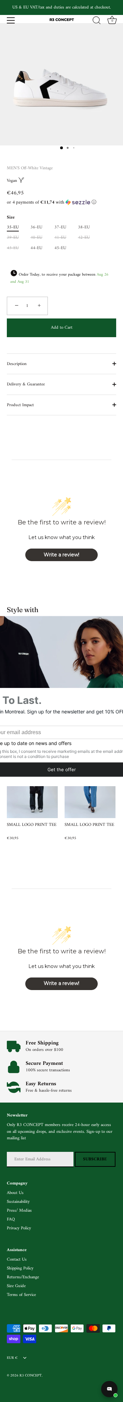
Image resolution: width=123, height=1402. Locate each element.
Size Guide (16, 1286)
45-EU (60, 248)
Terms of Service (21, 1295)
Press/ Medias (19, 1210)
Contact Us (17, 1259)
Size (11, 217)
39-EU (13, 237)
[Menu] (10, 20)
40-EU (36, 237)
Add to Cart (61, 327)
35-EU (13, 227)
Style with (23, 609)
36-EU (36, 227)
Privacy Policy (19, 1228)
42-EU (84, 237)
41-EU (60, 237)
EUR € (12, 1358)
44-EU (36, 248)
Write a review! (61, 555)
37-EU (60, 227)
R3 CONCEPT (30, 1375)
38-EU (84, 227)
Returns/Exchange (23, 1277)
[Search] (96, 21)
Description (17, 364)
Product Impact (20, 405)
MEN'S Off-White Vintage (30, 168)
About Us (15, 1193)
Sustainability (18, 1202)
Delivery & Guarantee (26, 384)
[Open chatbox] (109, 1389)
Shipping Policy (20, 1268)
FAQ (11, 1219)
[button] (61, 202)
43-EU (13, 248)
